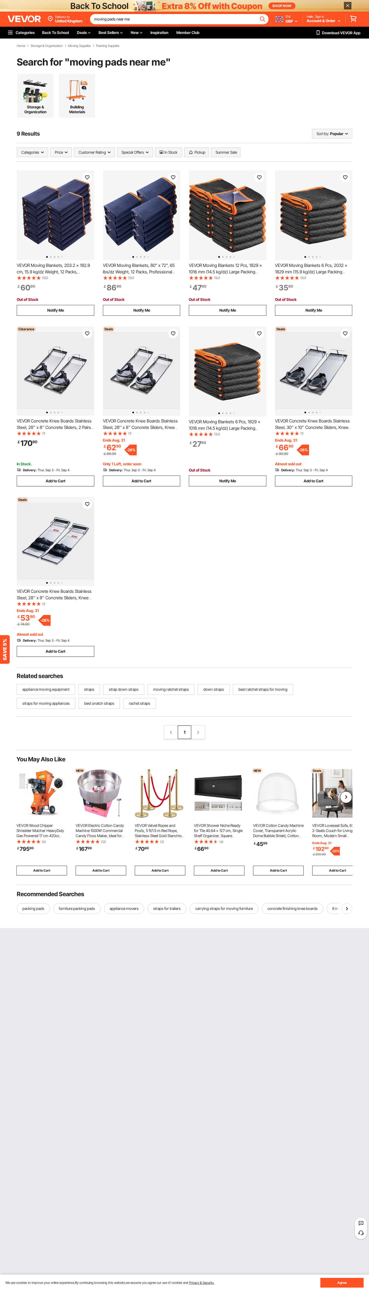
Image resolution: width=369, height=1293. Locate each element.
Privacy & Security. (201, 1283)
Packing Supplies (107, 46)
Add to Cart (55, 481)
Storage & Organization (47, 46)
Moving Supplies (79, 46)
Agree (342, 1283)
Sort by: (323, 133)
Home (21, 46)
